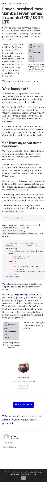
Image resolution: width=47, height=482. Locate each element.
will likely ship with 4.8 (26, 170)
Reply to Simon (10, 447)
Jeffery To (6, 3)
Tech (13, 3)
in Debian (27, 109)
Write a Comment (25, 405)
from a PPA (12, 186)
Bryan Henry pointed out (27, 294)
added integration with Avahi (23, 93)
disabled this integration (14, 99)
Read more (33, 474)
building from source (34, 186)
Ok (23, 478)
